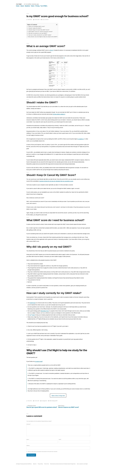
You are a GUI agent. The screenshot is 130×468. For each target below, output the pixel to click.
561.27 (51, 50)
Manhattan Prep (45, 311)
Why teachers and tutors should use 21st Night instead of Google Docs (63, 463)
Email (60, 439)
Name (27, 439)
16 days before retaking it (59, 114)
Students (27, 6)
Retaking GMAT (55, 400)
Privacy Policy (40, 463)
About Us (34, 463)
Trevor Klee (30, 19)
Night (33, 315)
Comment (28, 424)
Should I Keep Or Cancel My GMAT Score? (38, 29)
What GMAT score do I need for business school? (40, 31)
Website (28, 445)
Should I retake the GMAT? (35, 28)
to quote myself (38, 361)
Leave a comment (45, 19)
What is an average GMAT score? (36, 26)
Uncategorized (44, 400)
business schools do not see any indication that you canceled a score (56, 181)
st (31, 314)
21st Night (19, 4)
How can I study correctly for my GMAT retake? (39, 35)
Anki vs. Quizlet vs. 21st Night (82, 463)
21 (30, 315)
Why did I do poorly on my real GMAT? (37, 33)
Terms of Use (46, 463)
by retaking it (81, 139)
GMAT (50, 400)
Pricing (37, 6)
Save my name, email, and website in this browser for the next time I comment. (42, 451)
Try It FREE (43, 6)
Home (17, 6)
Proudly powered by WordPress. (26, 463)
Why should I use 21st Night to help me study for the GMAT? (42, 36)
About (22, 6)
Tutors (32, 6)
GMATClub (32, 302)
